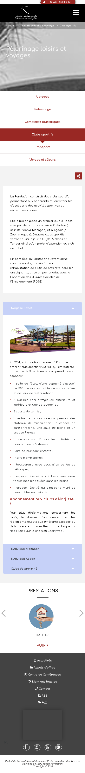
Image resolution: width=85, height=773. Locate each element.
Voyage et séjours (43, 159)
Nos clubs (17, 531)
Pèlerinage (42, 109)
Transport (42, 147)
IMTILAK (42, 635)
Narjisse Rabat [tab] (21, 308)
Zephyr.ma (55, 531)
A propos (42, 96)
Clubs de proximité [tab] (24, 568)
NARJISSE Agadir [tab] (23, 558)
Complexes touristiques (42, 121)
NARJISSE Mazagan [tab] (25, 548)
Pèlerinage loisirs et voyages (37, 25)
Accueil (10, 25)
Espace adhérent (60, 2)
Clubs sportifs (42, 134)
